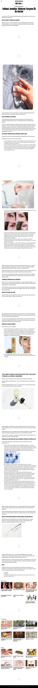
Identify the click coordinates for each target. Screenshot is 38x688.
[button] (16, 3)
